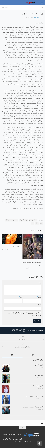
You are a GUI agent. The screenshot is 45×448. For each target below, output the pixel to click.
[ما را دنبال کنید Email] (17, 330)
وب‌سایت (39, 305)
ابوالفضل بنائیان (36, 18)
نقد (32, 223)
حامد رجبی (15, 220)
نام (20, 297)
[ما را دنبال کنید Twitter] (20, 330)
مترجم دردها (16, 246)
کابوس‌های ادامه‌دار (38, 386)
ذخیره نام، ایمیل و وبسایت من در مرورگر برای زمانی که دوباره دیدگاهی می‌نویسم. (24, 314)
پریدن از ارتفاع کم (23, 220)
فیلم (41, 223)
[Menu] (42, 2)
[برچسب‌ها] (32, 355)
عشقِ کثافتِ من (39, 375)
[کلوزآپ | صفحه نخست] (29, 2)
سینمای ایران (5, 8)
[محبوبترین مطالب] (12, 355)
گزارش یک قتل (39, 365)
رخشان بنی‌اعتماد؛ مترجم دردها (34, 397)
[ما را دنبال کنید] (23, 330)
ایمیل (39, 297)
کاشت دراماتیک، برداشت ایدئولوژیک (33, 407)
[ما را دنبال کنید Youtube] (13, 330)
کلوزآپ (36, 223)
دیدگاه (39, 283)
